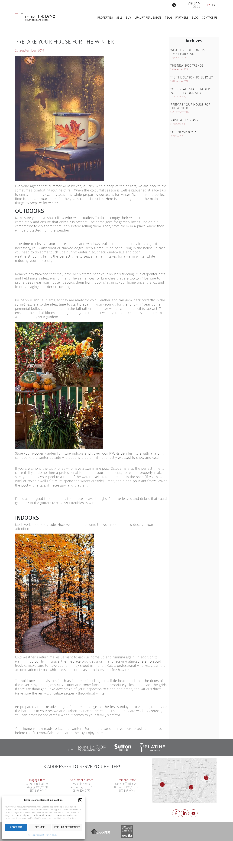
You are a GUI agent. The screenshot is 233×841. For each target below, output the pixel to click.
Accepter (16, 827)
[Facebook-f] (176, 813)
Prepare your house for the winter (190, 106)
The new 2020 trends (186, 65)
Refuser (40, 827)
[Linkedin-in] (185, 813)
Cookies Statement (36, 835)
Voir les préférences (67, 827)
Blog (195, 17)
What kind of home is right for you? (187, 52)
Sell (119, 17)
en (209, 5)
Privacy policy (51, 835)
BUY (128, 17)
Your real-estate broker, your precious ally (190, 91)
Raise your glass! (184, 120)
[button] (80, 800)
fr (213, 5)
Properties (105, 17)
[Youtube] (193, 813)
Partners (181, 17)
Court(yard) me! (183, 132)
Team (168, 17)
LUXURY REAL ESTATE (148, 17)
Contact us (209, 17)
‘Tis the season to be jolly (191, 77)
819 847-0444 (194, 5)
